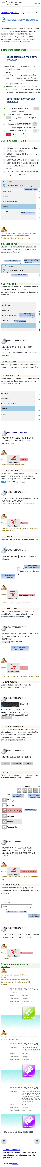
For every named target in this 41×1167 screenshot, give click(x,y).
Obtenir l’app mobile (11, 1149)
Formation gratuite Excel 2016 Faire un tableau (10, 12)
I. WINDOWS (25, 12)
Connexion (35, 3)
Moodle (15, 1164)
